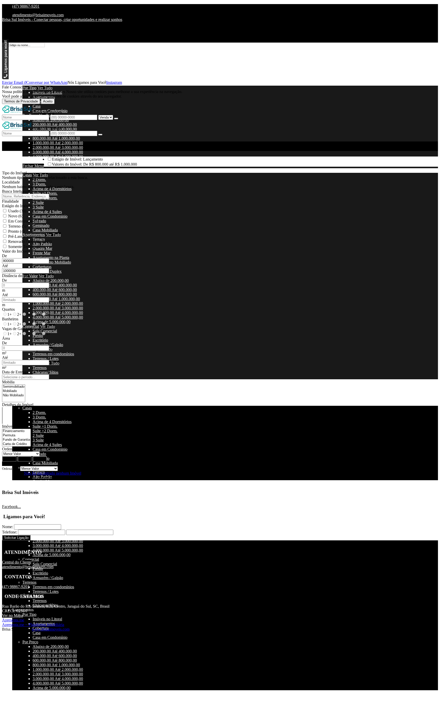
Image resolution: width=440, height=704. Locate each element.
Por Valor (30, 276)
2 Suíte (38, 202)
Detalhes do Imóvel (17, 404)
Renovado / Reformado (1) (29, 241)
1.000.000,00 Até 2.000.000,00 (58, 143)
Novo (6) (15, 216)
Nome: (7, 527)
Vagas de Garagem (17, 329)
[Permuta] (16, 435)
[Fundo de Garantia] (16, 440)
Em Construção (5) (23, 221)
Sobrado (39, 221)
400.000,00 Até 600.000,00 (55, 290)
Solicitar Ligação (16, 538)
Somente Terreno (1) (24, 246)
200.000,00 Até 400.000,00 (55, 285)
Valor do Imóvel (15, 251)
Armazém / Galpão (48, 345)
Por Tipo (29, 88)
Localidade (11, 182)
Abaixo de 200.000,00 (51, 280)
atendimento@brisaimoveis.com (38, 15)
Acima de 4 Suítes (47, 212)
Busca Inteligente (16, 191)
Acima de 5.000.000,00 (52, 322)
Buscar (9, 459)
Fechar (40, 459)
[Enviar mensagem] (116, 118)
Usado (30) (17, 211)
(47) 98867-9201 (25, 6)
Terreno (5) (17, 226)
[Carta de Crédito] (16, 444)
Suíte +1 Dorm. (45, 193)
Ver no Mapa (12, 615)
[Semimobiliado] (13, 387)
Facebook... (11, 506)
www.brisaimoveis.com (51, 629)
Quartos (8, 309)
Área (6, 338)
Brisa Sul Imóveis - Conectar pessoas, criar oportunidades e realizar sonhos (62, 19)
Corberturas (42, 267)
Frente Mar (41, 253)
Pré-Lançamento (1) (24, 236)
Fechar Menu (33, 166)
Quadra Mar (42, 248)
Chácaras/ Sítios (45, 372)
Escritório (40, 340)
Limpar (25, 459)
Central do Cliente (16, 562)
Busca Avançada (15, 464)
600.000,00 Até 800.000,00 (55, 294)
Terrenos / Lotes (46, 358)
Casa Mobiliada (45, 230)
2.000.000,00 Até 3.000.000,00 (58, 147)
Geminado (41, 225)
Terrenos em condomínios (53, 354)
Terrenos (40, 368)
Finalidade (10, 201)
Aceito (47, 101)
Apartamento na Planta (51, 257)
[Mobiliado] (13, 391)
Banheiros (10, 319)
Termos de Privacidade (21, 101)
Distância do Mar (16, 275)
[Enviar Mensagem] (100, 134)
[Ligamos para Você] (5, 78)
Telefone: (9, 532)
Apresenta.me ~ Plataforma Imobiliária (33, 624)
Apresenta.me (13, 620)
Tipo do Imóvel (14, 173)
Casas (27, 175)
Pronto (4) (16, 231)
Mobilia (8, 382)
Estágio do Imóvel (16, 206)
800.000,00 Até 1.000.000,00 (56, 138)
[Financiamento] (16, 431)
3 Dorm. (39, 184)
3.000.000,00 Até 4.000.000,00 (58, 152)
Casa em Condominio (50, 216)
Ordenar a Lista (14, 449)
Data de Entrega (15, 372)
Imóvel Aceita (13, 426)
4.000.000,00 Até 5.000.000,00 (58, 317)
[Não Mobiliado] (13, 395)
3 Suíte (38, 207)
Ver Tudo (44, 88)
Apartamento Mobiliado (52, 262)
